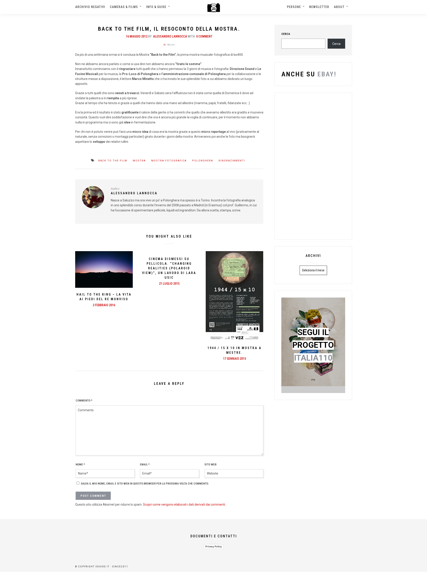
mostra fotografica (169, 160)
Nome (80, 464)
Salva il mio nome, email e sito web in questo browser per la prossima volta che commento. (145, 483)
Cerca (336, 44)
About (339, 7)
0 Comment (204, 36)
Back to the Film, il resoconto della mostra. (169, 29)
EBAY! (325, 74)
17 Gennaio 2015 (234, 358)
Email (145, 464)
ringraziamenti (232, 160)
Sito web (210, 464)
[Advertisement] (313, 166)
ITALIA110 (313, 358)
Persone (294, 7)
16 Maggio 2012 (136, 36)
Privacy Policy (213, 546)
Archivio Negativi (90, 7)
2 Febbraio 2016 (104, 305)
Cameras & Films (124, 7)
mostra (139, 160)
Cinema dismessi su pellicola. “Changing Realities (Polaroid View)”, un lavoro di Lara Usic (169, 268)
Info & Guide (156, 7)
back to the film (112, 160)
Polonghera (202, 160)
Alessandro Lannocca (170, 36)
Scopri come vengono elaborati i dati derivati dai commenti (184, 504)
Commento (84, 400)
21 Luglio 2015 (169, 283)
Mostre (171, 44)
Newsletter (319, 7)
